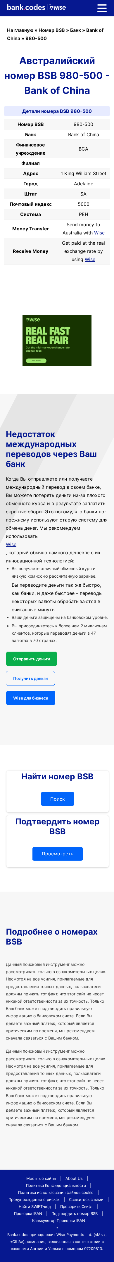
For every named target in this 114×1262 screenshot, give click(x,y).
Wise (99, 233)
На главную (20, 30)
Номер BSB (52, 30)
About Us (74, 1178)
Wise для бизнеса (30, 697)
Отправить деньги (31, 658)
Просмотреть (57, 854)
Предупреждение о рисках (34, 1199)
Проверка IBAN (28, 1213)
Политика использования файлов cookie (56, 1192)
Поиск (57, 799)
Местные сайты (41, 1178)
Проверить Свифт (76, 1206)
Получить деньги (30, 678)
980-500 (36, 38)
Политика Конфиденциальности (56, 1185)
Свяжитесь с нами (86, 1199)
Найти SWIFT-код (35, 1206)
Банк (75, 30)
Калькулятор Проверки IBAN (58, 1220)
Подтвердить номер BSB (74, 1213)
